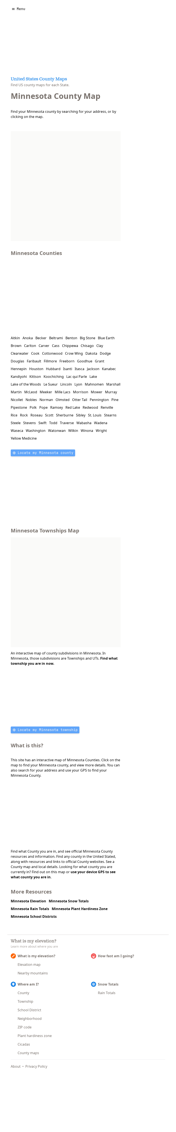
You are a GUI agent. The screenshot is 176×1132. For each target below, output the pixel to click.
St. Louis (95, 415)
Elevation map (29, 964)
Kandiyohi (19, 376)
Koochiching (54, 376)
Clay (99, 345)
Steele (16, 423)
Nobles (31, 399)
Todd (53, 423)
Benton (71, 338)
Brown (16, 345)
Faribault (34, 361)
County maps (28, 1053)
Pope (43, 407)
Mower (96, 392)
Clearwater (20, 353)
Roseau (36, 415)
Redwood (90, 407)
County (23, 992)
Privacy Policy (36, 1066)
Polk (33, 407)
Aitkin (15, 338)
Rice (14, 415)
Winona (87, 430)
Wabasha (83, 423)
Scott (49, 415)
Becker (41, 338)
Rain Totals (106, 992)
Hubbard (53, 368)
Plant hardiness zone (35, 1035)
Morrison (80, 392)
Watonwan (57, 430)
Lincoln (66, 384)
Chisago (87, 345)
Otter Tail (79, 399)
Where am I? (28, 984)
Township (25, 1001)
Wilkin (73, 430)
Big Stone (87, 338)
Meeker (46, 392)
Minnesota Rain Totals (30, 908)
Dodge (105, 353)
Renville (107, 407)
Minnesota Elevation (28, 901)
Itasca (79, 368)
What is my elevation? (36, 956)
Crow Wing (74, 353)
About (16, 1066)
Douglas (17, 361)
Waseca (17, 430)
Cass (55, 345)
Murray (111, 392)
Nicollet (17, 399)
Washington (36, 430)
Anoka (28, 338)
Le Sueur (51, 384)
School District (29, 1010)
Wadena (100, 423)
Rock (24, 415)
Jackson (93, 368)
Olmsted (63, 399)
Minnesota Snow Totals (69, 901)
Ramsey (56, 407)
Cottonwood (52, 353)
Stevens (29, 423)
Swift (42, 423)
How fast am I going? (116, 956)
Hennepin (19, 368)
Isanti (67, 368)
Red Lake (72, 407)
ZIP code (25, 1027)
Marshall (113, 384)
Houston (36, 368)
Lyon (78, 384)
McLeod (30, 392)
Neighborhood (30, 1018)
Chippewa (70, 345)
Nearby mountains (33, 973)
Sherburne (64, 415)
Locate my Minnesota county (45, 453)
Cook (35, 353)
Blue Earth (106, 338)
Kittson (35, 376)
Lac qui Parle (76, 376)
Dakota (91, 353)
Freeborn (66, 361)
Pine (114, 399)
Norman (46, 399)
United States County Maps (39, 79)
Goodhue (84, 361)
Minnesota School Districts (34, 916)
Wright (101, 430)
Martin (16, 392)
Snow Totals (108, 984)
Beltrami (56, 338)
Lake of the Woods (26, 384)
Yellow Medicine (24, 438)
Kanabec (109, 368)
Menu (21, 9)
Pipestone (19, 407)
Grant (99, 361)
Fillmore (50, 361)
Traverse (67, 423)
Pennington (99, 399)
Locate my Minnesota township (48, 730)
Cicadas (24, 1044)
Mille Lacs (62, 392)
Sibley (80, 415)
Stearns (110, 415)
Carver (44, 345)
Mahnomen (94, 384)
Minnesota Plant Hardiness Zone (80, 908)
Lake (93, 376)
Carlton (30, 345)
